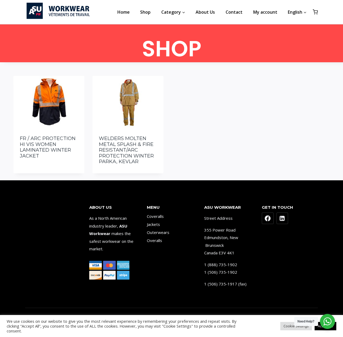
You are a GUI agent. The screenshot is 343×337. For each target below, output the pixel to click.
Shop (145, 12)
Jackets (153, 224)
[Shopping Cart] (315, 11)
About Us (205, 12)
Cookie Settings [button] (296, 326)
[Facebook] (268, 218)
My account (265, 12)
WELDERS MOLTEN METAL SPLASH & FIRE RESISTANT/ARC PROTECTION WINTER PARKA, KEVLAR (126, 149)
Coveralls (155, 216)
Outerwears (158, 232)
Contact (234, 12)
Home (123, 12)
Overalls (154, 240)
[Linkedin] (282, 218)
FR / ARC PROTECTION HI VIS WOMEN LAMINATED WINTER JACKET (48, 147)
